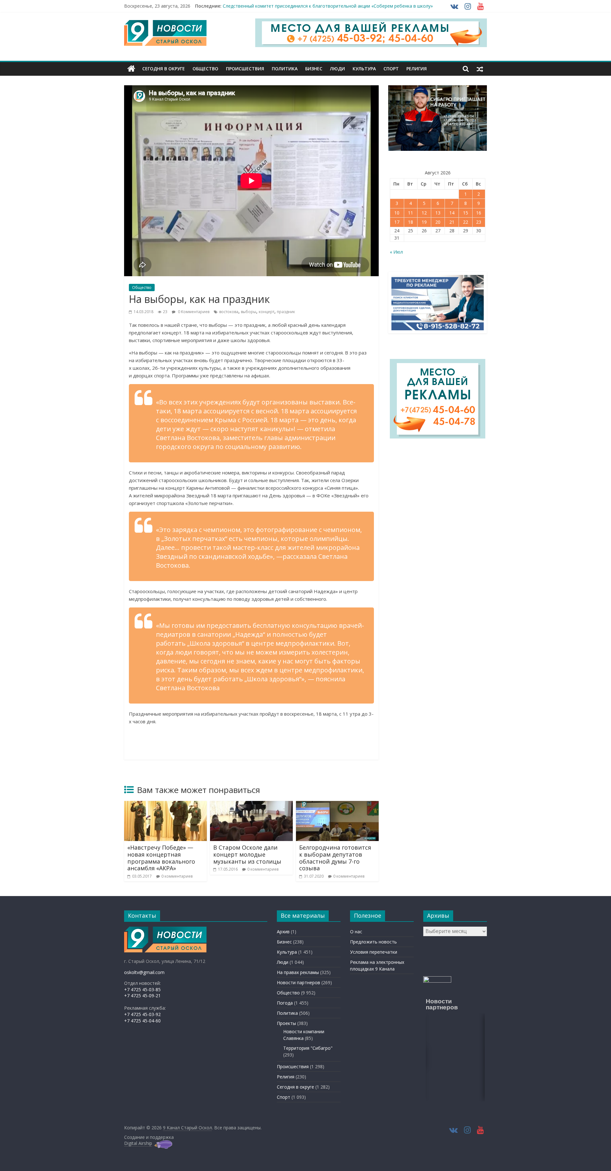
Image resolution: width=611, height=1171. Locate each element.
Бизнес (313, 69)
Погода (285, 1003)
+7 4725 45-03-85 (142, 989)
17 (396, 222)
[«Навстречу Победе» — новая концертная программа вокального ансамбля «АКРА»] (165, 804)
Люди (337, 69)
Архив (283, 932)
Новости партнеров (298, 982)
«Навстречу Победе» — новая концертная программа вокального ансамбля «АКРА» (161, 858)
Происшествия (245, 69)
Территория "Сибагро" (308, 1048)
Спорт (391, 69)
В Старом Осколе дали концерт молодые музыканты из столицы (247, 854)
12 (424, 213)
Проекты (286, 1023)
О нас (356, 932)
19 (424, 222)
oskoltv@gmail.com (144, 972)
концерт (266, 311)
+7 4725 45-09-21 (142, 995)
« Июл (396, 252)
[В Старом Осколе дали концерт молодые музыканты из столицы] (251, 804)
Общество (205, 69)
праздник (286, 311)
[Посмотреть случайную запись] (480, 68)
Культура (364, 69)
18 (410, 222)
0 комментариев (177, 876)
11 (410, 213)
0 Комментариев (193, 311)
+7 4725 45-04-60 (142, 1021)
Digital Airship (138, 1143)
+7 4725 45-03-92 (142, 1014)
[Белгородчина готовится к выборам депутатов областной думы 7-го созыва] (337, 804)
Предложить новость (373, 942)
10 (396, 213)
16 (478, 213)
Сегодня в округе (163, 69)
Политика (285, 69)
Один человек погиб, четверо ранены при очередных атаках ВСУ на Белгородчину (313, 6)
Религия (416, 69)
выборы (248, 311)
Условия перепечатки (373, 952)
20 (437, 222)
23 (478, 222)
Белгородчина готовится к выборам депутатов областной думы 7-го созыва (335, 858)
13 (437, 213)
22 (465, 222)
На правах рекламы (298, 972)
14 (451, 213)
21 (451, 222)
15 (465, 213)
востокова (228, 311)
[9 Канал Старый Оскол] (131, 68)
